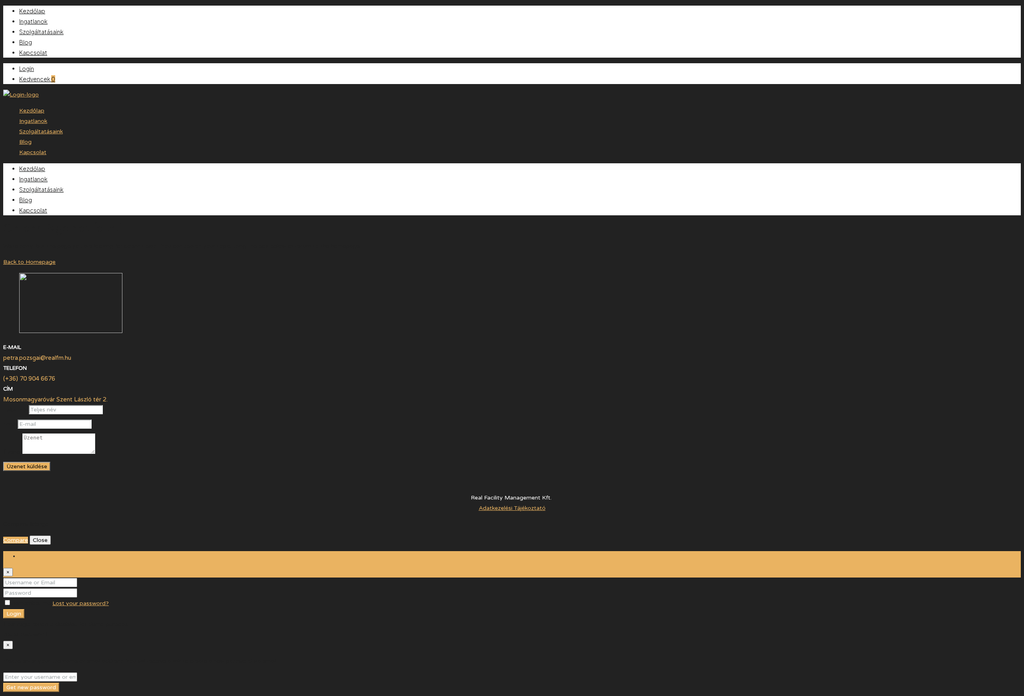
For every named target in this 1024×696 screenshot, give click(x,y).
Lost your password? (80, 603)
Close (40, 540)
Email (10, 424)
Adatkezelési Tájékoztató (512, 508)
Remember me (31, 603)
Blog (25, 42)
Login (26, 68)
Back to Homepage (29, 262)
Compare (15, 540)
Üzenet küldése (26, 466)
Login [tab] (26, 556)
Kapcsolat (33, 52)
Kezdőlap (32, 10)
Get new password (31, 687)
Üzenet (12, 452)
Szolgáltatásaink (41, 31)
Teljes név (16, 409)
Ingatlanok (33, 21)
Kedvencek (37, 78)
